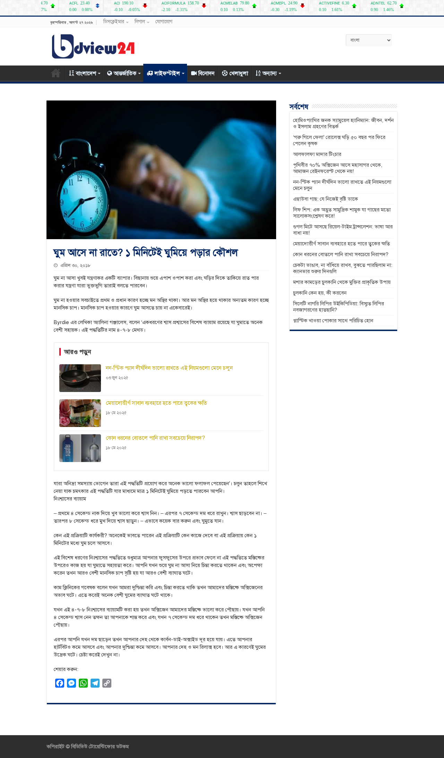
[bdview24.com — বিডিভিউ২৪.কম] (93, 45)
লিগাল (140, 22)
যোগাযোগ (163, 22)
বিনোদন (206, 73)
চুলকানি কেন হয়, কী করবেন (320, 293)
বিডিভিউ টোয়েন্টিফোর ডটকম (99, 746)
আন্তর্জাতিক (125, 73)
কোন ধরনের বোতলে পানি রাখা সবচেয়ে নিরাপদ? (340, 254)
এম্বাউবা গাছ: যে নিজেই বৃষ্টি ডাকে (325, 199)
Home (56, 73)
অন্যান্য (270, 73)
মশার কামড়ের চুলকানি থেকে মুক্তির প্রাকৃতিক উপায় (342, 282)
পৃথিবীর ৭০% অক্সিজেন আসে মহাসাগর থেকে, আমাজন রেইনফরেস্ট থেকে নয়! (337, 168)
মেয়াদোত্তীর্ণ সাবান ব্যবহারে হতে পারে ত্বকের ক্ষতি (341, 244)
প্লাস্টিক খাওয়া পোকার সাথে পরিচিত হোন (333, 320)
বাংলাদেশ (86, 73)
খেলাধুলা (238, 73)
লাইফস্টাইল (167, 73)
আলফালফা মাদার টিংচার (317, 154)
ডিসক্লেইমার (113, 22)
